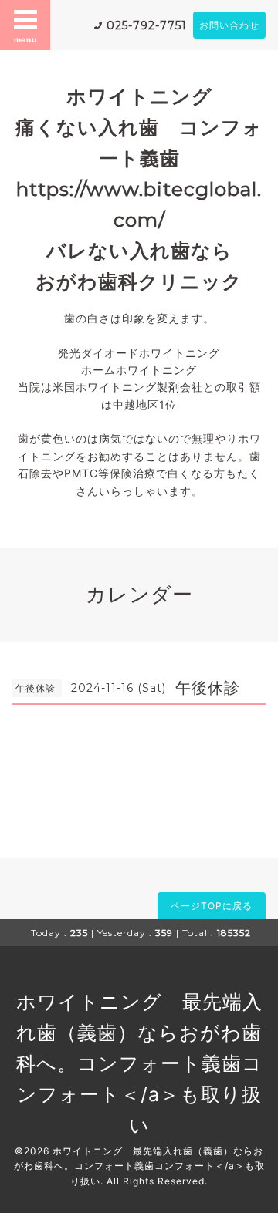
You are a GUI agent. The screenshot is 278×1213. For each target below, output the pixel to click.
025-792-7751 (147, 25)
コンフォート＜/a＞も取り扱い (140, 1094)
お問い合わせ (229, 25)
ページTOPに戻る (212, 905)
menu (25, 39)
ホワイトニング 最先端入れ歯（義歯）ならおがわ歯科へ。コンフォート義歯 (139, 1032)
